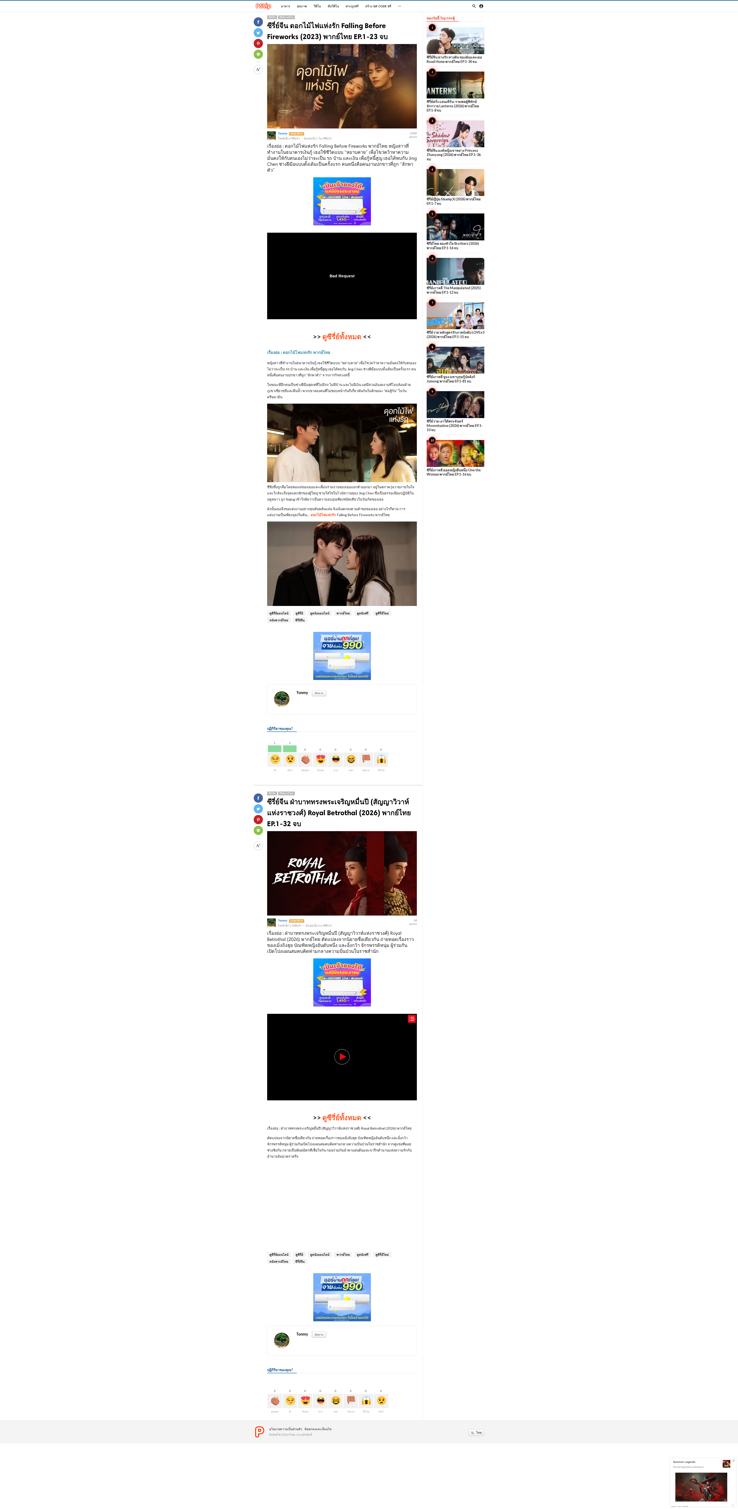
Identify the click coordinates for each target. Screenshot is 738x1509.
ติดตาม (319, 693)
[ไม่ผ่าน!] (366, 759)
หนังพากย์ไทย (278, 620)
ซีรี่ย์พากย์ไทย (286, 17)
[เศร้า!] (290, 759)
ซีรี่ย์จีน (272, 17)
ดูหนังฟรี (362, 613)
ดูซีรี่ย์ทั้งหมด (342, 336)
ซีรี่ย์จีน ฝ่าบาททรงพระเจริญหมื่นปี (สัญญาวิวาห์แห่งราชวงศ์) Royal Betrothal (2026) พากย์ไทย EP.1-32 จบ (339, 813)
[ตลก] (350, 759)
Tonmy (283, 133)
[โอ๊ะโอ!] (381, 759)
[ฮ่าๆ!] (335, 759)
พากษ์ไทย (343, 613)
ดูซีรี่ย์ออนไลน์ (278, 613)
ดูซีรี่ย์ (299, 613)
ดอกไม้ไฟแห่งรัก (323, 515)
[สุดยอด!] (305, 759)
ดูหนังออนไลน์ (319, 613)
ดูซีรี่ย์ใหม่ (382, 613)
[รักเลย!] (320, 759)
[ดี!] (275, 759)
